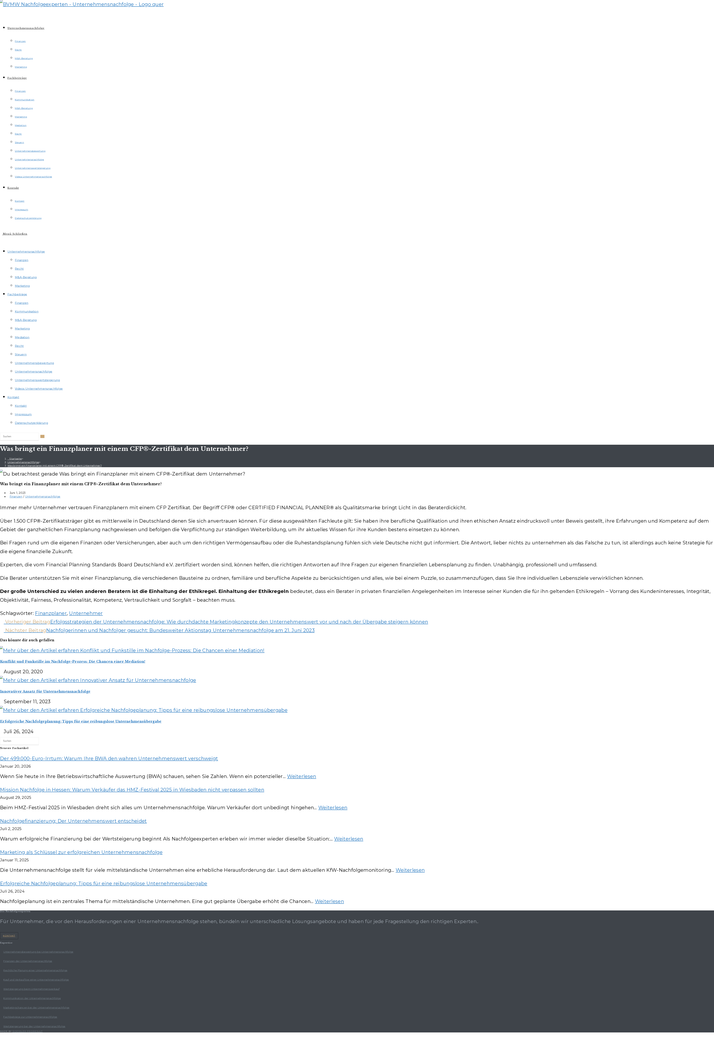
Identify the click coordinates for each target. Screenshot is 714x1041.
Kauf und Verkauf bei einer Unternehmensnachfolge (36, 979)
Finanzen (21, 260)
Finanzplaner (51, 613)
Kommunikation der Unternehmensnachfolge (32, 998)
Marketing (22, 286)
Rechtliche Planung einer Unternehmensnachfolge (35, 970)
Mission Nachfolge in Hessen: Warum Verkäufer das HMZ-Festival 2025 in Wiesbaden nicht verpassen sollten (132, 790)
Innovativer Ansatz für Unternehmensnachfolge (45, 691)
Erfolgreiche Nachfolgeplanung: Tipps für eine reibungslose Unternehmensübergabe (81, 721)
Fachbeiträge (17, 294)
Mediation (22, 337)
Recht (19, 268)
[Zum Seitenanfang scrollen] (2, 1037)
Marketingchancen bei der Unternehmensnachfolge (36, 1007)
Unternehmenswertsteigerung (37, 380)
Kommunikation (26, 311)
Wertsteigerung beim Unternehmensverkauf (31, 988)
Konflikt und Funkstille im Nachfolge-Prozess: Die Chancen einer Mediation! (72, 662)
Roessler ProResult (27, 1031)
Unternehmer (86, 613)
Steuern (21, 354)
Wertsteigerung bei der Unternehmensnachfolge (34, 1026)
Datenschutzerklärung (31, 423)
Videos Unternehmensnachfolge (39, 388)
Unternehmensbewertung (34, 363)
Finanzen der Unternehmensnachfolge (27, 961)
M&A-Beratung (26, 277)
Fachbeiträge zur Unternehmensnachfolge (30, 1016)
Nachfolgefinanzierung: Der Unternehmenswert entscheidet (73, 821)
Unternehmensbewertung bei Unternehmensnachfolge (38, 951)
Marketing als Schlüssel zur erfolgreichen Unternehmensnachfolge (81, 852)
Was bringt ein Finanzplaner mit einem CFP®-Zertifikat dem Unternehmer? (54, 465)
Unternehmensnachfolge (26, 251)
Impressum (23, 414)
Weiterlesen (301, 776)
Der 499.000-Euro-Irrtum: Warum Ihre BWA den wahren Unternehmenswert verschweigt (109, 758)
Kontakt (13, 397)
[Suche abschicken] (42, 436)
